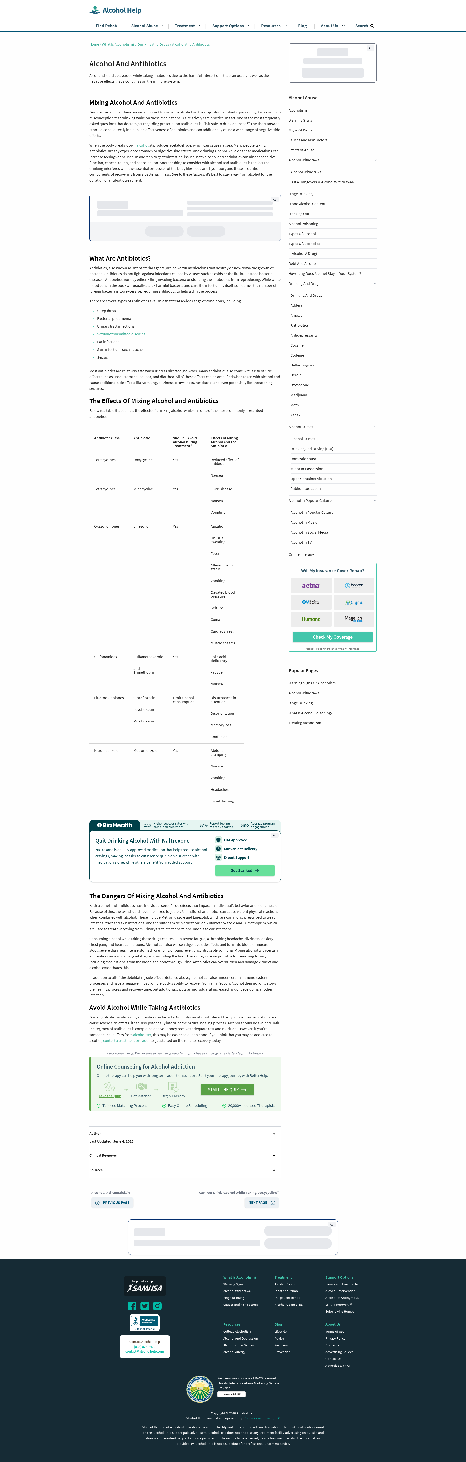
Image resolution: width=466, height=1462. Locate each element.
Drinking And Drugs (153, 44)
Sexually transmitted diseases (121, 333)
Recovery (281, 1345)
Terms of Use (334, 1331)
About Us (333, 1324)
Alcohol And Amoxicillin (110, 1192)
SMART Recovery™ (338, 1304)
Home (94, 44)
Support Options (339, 1277)
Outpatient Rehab (287, 1298)
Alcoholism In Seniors (239, 1345)
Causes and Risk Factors (308, 140)
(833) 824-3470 (144, 1346)
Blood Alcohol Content (307, 179)
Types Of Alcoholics (304, 219)
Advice (279, 1338)
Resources (231, 1324)
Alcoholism (298, 110)
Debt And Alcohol (303, 239)
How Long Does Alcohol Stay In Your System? (325, 249)
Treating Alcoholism (305, 458)
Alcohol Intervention (340, 1291)
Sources (96, 1169)
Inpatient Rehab (286, 1291)
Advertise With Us (338, 1365)
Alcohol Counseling (289, 1304)
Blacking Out (299, 189)
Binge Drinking (301, 169)
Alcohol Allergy (234, 1352)
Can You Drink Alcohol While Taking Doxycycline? (239, 1192)
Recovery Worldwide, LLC (262, 1418)
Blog (278, 1324)
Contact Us (333, 1359)
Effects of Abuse (301, 150)
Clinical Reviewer (103, 1155)
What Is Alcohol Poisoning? (310, 448)
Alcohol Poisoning (303, 199)
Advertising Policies (339, 1352)
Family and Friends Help (342, 1284)
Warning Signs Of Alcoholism (312, 418)
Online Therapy (301, 289)
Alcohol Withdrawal (304, 428)
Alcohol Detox (285, 1284)
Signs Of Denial (301, 130)
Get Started (241, 870)
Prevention (283, 1352)
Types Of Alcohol (302, 209)
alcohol (142, 145)
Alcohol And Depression (240, 1338)
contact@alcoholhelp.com (144, 1351)
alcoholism (142, 1034)
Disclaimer (333, 1345)
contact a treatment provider (126, 1040)
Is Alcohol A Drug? (303, 229)
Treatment (283, 1277)
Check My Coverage (333, 372)
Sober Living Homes (339, 1311)
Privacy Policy (335, 1338)
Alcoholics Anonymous (342, 1298)
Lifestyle (281, 1331)
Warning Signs (300, 120)
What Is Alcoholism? (118, 44)
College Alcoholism (237, 1331)
